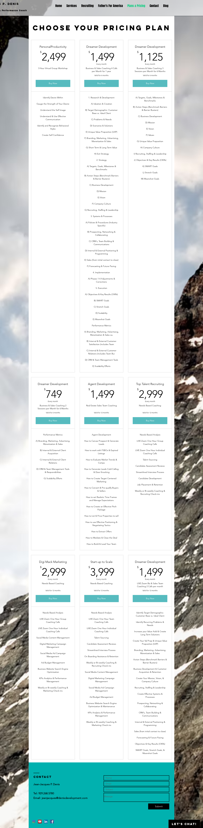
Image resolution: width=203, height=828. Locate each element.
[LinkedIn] (46, 821)
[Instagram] (34, 821)
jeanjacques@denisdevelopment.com (65, 798)
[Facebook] (52, 821)
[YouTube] (40, 821)
